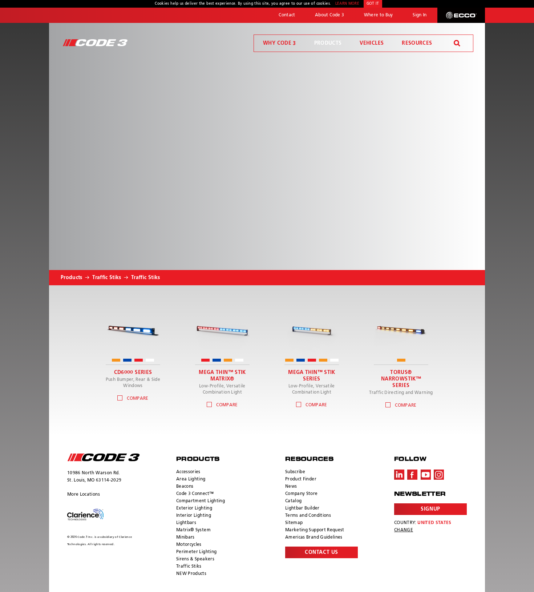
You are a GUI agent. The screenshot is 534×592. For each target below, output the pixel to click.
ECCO (461, 15)
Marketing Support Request (314, 530)
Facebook (412, 475)
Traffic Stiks (106, 277)
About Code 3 (329, 15)
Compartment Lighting (200, 501)
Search (457, 43)
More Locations (83, 494)
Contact (287, 15)
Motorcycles (189, 545)
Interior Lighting (193, 516)
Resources (417, 43)
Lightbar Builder (302, 508)
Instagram (439, 475)
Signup (430, 509)
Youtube (426, 475)
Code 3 (95, 43)
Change (403, 530)
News (291, 486)
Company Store (301, 494)
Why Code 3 (279, 43)
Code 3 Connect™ (195, 494)
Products (328, 43)
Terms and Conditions (308, 516)
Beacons (184, 486)
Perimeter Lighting (196, 552)
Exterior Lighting (194, 508)
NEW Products (191, 574)
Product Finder (300, 479)
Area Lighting (191, 479)
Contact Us (321, 552)
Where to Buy (378, 15)
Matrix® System (193, 530)
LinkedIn (399, 475)
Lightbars (186, 523)
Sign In (419, 15)
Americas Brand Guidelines (314, 537)
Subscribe (295, 472)
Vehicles (372, 43)
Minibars (185, 537)
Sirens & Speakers (195, 559)
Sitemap (294, 523)
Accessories (188, 472)
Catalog (293, 501)
